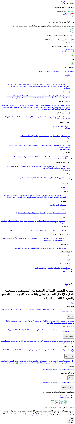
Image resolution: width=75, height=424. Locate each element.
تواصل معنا (66, 177)
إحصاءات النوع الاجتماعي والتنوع (35, 105)
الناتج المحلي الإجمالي (67, 71)
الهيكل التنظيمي (50, 84)
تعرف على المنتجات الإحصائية (28, 145)
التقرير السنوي (57, 86)
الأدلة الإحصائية (65, 157)
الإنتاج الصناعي (55, 71)
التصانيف (57, 157)
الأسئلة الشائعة (40, 177)
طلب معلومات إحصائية (62, 136)
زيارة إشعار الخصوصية (32, 414)
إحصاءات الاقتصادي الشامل (44, 96)
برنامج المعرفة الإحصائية (53, 145)
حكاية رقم (41, 145)
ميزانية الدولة (70, 351)
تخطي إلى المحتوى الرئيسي (65, 2)
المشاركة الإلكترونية (51, 177)
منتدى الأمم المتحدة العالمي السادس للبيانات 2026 (54, 166)
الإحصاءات (67, 285)
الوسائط (13, 166)
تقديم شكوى (47, 329)
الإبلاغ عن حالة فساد (36, 329)
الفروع (60, 177)
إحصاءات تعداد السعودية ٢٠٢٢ (48, 109)
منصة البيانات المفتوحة (50, 350)
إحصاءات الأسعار (12, 96)
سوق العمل (46, 71)
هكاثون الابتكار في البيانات (29, 166)
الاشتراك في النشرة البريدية (56, 323)
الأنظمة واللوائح (36, 86)
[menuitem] (64, 395)
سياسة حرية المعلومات (66, 309)
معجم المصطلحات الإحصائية (45, 157)
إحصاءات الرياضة (38, 107)
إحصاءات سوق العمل (63, 105)
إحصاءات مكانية (54, 118)
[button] (65, 11)
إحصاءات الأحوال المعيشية (52, 107)
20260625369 (70, 49)
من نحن (67, 84)
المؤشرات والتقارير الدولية (61, 126)
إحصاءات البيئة (21, 117)
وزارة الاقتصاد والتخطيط (66, 350)
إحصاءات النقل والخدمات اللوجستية (37, 117)
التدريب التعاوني (23, 177)
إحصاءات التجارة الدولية (18, 97)
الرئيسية (63, 187)
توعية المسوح (65, 145)
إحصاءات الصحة (51, 105)
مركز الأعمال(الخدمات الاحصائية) (30, 136)
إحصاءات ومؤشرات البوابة (25, 309)
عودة (72, 303)
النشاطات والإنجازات (50, 168)
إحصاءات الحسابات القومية (61, 96)
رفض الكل (70, 422)
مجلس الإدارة (60, 84)
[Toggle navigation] (73, 53)
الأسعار (40, 71)
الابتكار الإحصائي (46, 86)
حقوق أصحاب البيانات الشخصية (64, 343)
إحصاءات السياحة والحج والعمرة (60, 117)
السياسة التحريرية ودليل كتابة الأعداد (24, 157)
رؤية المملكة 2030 (9, 350)
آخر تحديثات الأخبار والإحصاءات (44, 309)
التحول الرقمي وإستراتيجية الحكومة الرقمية (29, 350)
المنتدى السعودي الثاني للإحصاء (20, 86)
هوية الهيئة (60, 168)
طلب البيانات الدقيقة (48, 136)
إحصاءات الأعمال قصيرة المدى (49, 97)
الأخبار (18, 166)
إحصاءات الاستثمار (33, 97)
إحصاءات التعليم (15, 107)
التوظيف (32, 177)
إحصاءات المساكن (26, 107)
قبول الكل (70, 420)
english (67, 269)
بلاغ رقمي (26, 329)
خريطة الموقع (12, 309)
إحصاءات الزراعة (10, 117)
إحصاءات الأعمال (64, 97)
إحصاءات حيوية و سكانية (16, 105)
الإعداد (71, 418)
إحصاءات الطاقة (65, 118)
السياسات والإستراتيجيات (37, 84)
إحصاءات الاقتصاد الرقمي (26, 96)
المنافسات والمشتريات (21, 84)
